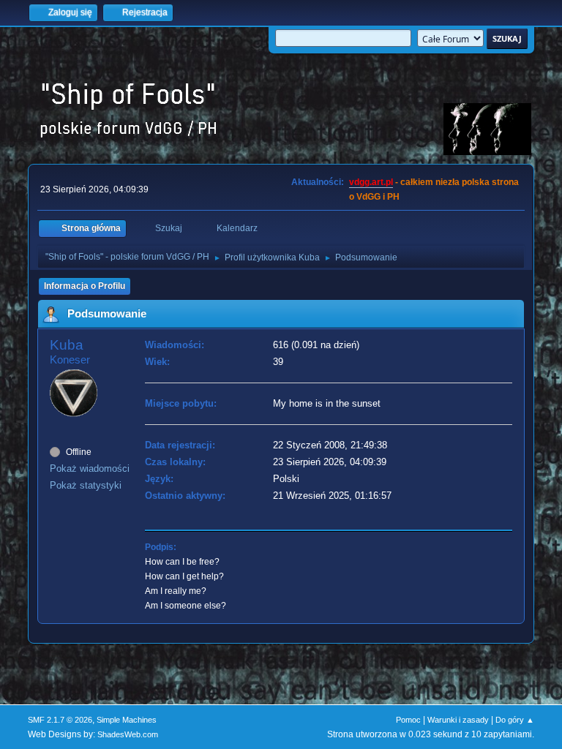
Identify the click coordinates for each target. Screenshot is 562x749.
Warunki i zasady (458, 719)
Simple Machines (127, 719)
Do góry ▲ (514, 719)
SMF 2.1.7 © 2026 (60, 719)
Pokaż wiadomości (90, 468)
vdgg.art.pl (371, 182)
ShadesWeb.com (127, 734)
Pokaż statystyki (85, 485)
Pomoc (408, 719)
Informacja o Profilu (84, 286)
